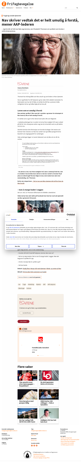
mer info (12, 237)
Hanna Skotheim (23, 88)
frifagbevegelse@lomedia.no (9, 431)
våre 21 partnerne (14, 227)
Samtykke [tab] (14, 219)
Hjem (3, 8)
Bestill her (34, 440)
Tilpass (40, 246)
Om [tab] (67, 219)
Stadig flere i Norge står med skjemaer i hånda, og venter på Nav (42, 269)
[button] (59, 345)
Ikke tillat (17, 246)
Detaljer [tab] (31, 219)
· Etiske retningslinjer (66, 438)
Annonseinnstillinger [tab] (49, 219)
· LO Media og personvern (67, 445)
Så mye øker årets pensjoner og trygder (34, 272)
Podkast (26, 8)
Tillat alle (63, 246)
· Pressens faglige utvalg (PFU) (41, 458)
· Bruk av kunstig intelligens (67, 441)
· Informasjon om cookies (67, 443)
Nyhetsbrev (19, 8)
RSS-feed (33, 435)
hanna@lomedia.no (22, 90)
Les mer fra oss (27, 313)
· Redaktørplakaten (38, 454)
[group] (40, 345)
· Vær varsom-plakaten (39, 456)
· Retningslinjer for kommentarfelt (69, 440)
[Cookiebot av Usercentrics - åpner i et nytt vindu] (68, 215)
